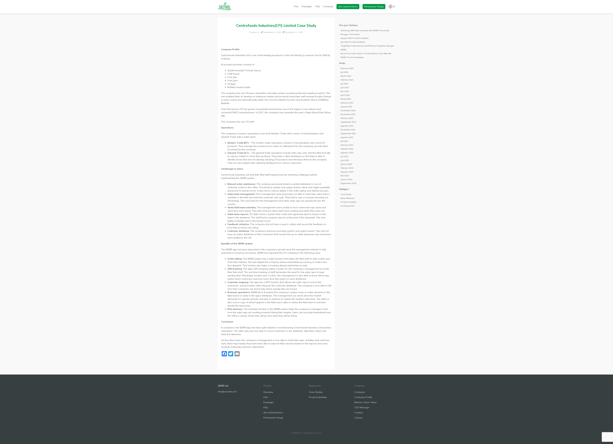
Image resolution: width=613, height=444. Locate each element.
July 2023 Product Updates (353, 42)
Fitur (296, 6)
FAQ (317, 6)
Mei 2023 (345, 91)
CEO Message (361, 407)
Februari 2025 (347, 68)
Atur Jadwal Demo (348, 6)
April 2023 (345, 95)
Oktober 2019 (347, 168)
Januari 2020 (346, 164)
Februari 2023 (347, 103)
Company (328, 6)
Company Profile (363, 397)
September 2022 (348, 122)
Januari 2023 (346, 106)
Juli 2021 (344, 141)
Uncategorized (348, 206)
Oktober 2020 (347, 149)
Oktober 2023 (347, 80)
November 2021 (348, 129)
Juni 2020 (345, 160)
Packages (307, 6)
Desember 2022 (348, 110)
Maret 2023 (346, 99)
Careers (358, 417)
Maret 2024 (346, 76)
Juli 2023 (344, 83)
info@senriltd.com (227, 391)
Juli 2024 (344, 72)
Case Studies (316, 392)
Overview (268, 392)
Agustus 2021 (347, 137)
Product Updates (348, 202)
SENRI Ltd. (223, 385)
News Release (347, 198)
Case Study (346, 194)
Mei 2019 (345, 175)
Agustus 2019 (347, 172)
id (394, 6)
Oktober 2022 (347, 118)
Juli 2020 (344, 156)
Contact (358, 412)
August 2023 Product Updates (355, 38)
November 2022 (348, 114)
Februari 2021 (347, 145)
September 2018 (348, 183)
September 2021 (348, 133)
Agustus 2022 (347, 126)
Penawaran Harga (374, 6)
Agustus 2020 (347, 152)
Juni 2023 (345, 87)
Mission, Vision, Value (365, 402)
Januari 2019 (346, 179)
